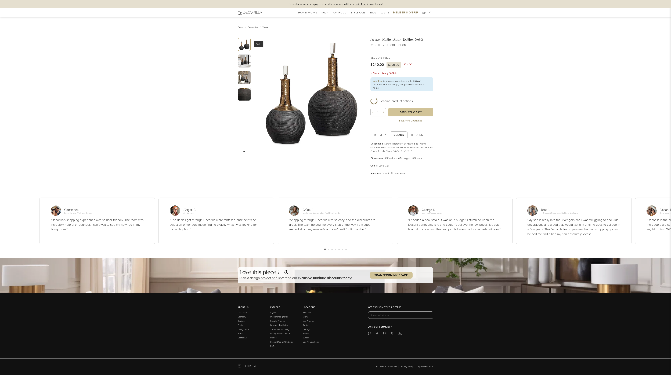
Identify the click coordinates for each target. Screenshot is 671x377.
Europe (306, 337)
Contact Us (242, 337)
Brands (273, 337)
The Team (242, 312)
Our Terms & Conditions (386, 366)
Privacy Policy (407, 366)
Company (242, 316)
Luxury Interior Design (280, 333)
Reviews (242, 320)
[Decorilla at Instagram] (369, 334)
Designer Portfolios (279, 325)
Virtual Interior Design (280, 329)
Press (240, 333)
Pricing (241, 325)
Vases (265, 27)
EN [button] (424, 12)
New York (307, 312)
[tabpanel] (401, 158)
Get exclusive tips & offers (384, 307)
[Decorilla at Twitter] (391, 334)
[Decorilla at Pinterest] (384, 334)
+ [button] (383, 112)
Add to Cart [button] (411, 112)
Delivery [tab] (380, 134)
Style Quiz (275, 312)
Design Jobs (243, 329)
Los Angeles (308, 320)
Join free (378, 81)
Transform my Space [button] (391, 275)
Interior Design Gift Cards (281, 341)
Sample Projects (277, 320)
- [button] (372, 112)
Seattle (306, 333)
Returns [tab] (417, 134)
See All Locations (311, 341)
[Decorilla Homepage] (250, 12)
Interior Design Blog (279, 316)
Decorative (253, 27)
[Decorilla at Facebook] (377, 334)
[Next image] (244, 151)
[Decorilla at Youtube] (400, 334)
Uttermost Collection (390, 45)
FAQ (272, 346)
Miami (305, 316)
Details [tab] (399, 135)
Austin (305, 325)
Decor (240, 27)
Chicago (306, 329)
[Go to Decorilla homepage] (247, 366)
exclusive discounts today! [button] (325, 277)
